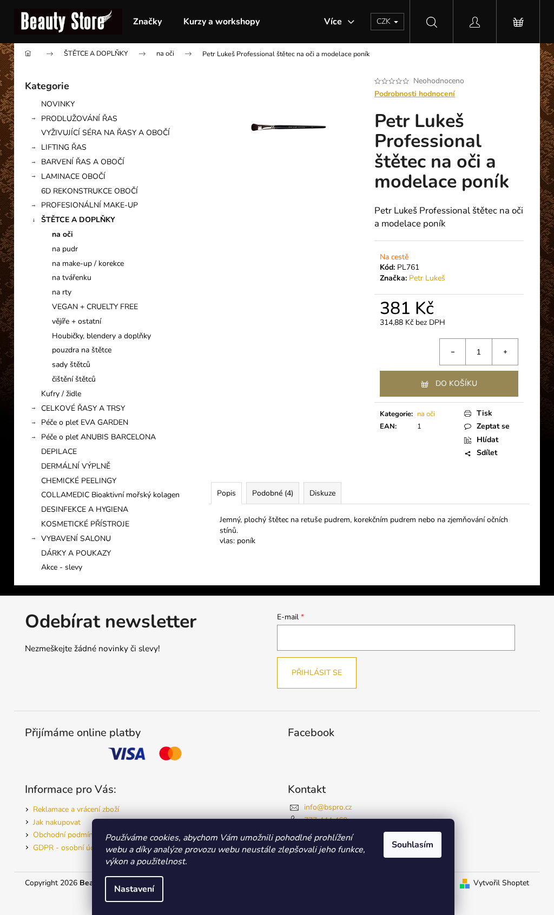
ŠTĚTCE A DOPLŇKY (78, 220)
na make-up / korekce (88, 263)
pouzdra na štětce (81, 350)
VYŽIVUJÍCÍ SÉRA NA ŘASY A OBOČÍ (105, 133)
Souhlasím (412, 845)
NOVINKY (58, 104)
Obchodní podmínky (67, 835)
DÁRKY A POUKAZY (76, 553)
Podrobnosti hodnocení (414, 94)
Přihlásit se (317, 672)
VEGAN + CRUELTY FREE (95, 307)
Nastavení (134, 889)
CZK (385, 21)
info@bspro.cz (328, 807)
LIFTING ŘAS (64, 147)
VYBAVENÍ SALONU (76, 538)
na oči (62, 234)
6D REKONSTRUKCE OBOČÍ (89, 191)
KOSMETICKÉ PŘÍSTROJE (85, 524)
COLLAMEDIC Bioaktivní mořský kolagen (110, 495)
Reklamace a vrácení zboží (76, 809)
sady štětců (71, 364)
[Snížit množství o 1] (453, 352)
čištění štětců (74, 379)
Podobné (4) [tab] (272, 493)
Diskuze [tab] (322, 493)
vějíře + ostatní (76, 321)
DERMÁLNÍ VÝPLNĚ (75, 466)
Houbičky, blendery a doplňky (101, 336)
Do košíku (456, 383)
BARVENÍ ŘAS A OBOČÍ (82, 162)
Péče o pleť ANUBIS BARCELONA (98, 437)
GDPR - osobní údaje (68, 848)
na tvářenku (71, 277)
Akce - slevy (61, 567)
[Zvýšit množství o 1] (505, 352)
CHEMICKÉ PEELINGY (78, 481)
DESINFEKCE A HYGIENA (84, 509)
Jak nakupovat (57, 822)
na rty (61, 292)
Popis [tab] (226, 493)
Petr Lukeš (427, 278)
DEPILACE (59, 451)
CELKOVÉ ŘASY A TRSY (83, 408)
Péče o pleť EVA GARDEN (84, 422)
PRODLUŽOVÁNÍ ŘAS (79, 118)
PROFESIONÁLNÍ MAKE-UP (89, 205)
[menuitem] (147, 21)
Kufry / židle (61, 394)
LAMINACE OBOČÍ (73, 176)
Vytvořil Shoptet (501, 883)
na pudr (65, 249)
